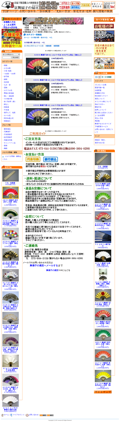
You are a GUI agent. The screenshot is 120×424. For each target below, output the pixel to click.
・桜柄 (4, 65)
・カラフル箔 (7, 90)
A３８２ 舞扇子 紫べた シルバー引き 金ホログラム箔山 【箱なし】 (58, 105)
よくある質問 (100, 115)
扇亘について (100, 99)
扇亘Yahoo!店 (100, 143)
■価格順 (48, 46)
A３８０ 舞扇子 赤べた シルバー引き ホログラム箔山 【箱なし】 (58, 55)
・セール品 (6, 115)
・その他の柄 (7, 99)
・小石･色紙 (6, 71)
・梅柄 (4, 148)
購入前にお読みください (104, 112)
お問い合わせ (33, 415)
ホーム (26, 37)
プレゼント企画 (100, 85)
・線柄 (4, 79)
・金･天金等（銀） (9, 101)
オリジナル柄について (103, 101)
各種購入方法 (100, 93)
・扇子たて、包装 (8, 112)
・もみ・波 (6, 85)
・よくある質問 (8, 25)
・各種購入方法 (8, 22)
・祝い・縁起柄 (8, 96)
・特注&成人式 (7, 118)
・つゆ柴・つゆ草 (8, 74)
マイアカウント (18, 415)
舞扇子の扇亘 (52, 270)
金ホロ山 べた (46, 37)
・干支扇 (5, 110)
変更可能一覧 (100, 87)
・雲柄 (4, 87)
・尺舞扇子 (6, 132)
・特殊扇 (5, 107)
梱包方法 (98, 107)
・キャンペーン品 (8, 143)
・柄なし (5, 104)
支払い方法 (99, 118)
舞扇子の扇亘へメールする (44, 265)
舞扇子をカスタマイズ (103, 124)
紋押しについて (100, 110)
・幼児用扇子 (7, 137)
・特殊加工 (6, 121)
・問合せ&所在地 (9, 27)
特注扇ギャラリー (101, 96)
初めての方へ (100, 104)
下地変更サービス (101, 126)
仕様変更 (98, 90)
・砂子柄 (5, 76)
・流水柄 (5, 82)
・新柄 (4, 145)
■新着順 (56, 46)
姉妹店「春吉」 (100, 140)
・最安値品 (6, 129)
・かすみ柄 (6, 68)
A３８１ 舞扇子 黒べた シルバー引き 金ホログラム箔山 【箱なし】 (58, 80)
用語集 (97, 121)
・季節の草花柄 (8, 93)
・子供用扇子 (7, 134)
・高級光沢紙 (7, 140)
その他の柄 (35, 37)
